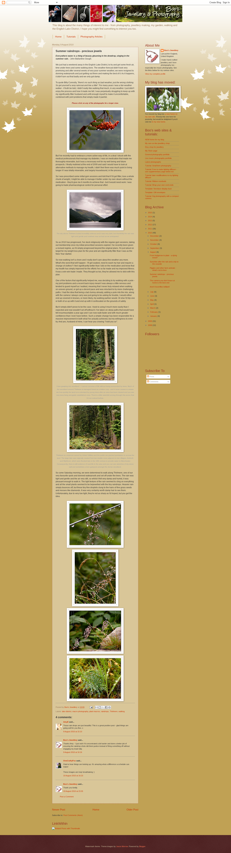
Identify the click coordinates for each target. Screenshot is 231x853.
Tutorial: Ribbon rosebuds (155, 181)
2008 (150, 325)
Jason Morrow (122, 846)
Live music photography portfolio (158, 158)
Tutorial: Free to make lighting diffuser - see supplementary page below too (161, 170)
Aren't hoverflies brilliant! (160, 287)
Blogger (142, 846)
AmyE (65, 722)
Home (58, 36)
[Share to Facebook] (106, 707)
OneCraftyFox (69, 761)
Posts (151, 377)
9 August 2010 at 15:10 (72, 732)
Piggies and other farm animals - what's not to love (163, 269)
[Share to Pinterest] (109, 707)
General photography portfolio (157, 154)
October (153, 244)
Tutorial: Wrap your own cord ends (159, 185)
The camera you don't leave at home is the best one (162, 281)
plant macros (94, 711)
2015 (150, 213)
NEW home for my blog (154, 140)
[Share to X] (103, 707)
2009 (150, 321)
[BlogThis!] (99, 707)
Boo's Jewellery (70, 740)
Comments (153, 382)
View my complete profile (155, 74)
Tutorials (71, 36)
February (154, 312)
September (155, 248)
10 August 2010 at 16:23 (73, 776)
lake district (66, 711)
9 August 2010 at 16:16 (72, 752)
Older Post (132, 809)
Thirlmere (114, 711)
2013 (150, 221)
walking (122, 711)
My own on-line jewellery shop (157, 143)
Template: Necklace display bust (158, 189)
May (152, 300)
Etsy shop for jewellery (154, 147)
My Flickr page (151, 151)
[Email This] (96, 707)
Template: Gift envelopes (155, 192)
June (152, 296)
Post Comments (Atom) (73, 815)
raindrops (105, 711)
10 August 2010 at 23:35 (73, 791)
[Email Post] (91, 707)
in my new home (158, 122)
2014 (150, 217)
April (152, 304)
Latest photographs (153, 162)
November (154, 240)
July (152, 292)
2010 (150, 233)
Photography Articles (91, 36)
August (153, 252)
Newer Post (58, 809)
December (154, 236)
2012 (150, 225)
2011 (150, 229)
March (153, 308)
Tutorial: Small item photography (158, 166)
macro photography (80, 711)
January (153, 316)
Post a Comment (67, 797)
